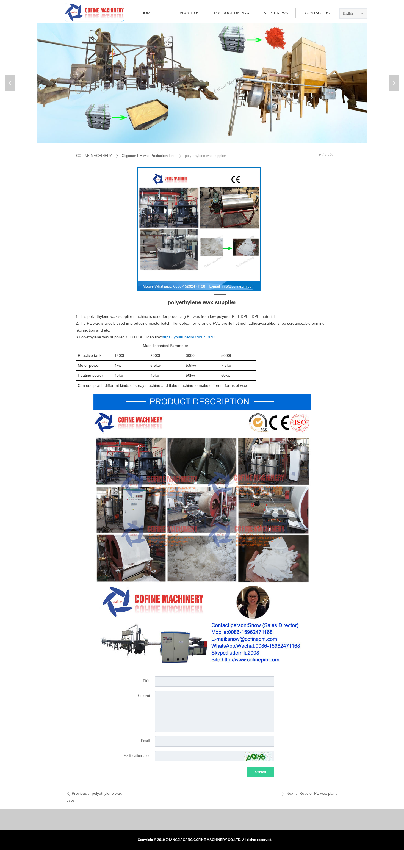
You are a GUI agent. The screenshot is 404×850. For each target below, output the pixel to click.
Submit (260, 772)
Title (146, 681)
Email (145, 741)
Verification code (137, 756)
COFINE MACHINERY (94, 156)
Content (144, 696)
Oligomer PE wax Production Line (148, 156)
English (348, 13)
